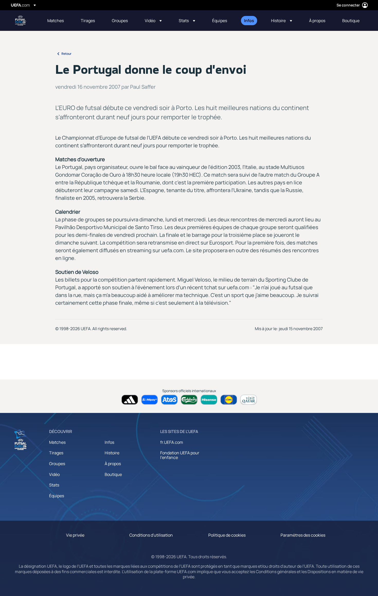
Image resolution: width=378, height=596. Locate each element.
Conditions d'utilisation (151, 535)
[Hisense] (209, 400)
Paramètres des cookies (303, 535)
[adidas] (129, 400)
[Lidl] (228, 400)
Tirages (56, 453)
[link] (55, 20)
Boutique (113, 474)
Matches (57, 442)
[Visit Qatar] (248, 400)
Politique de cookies (227, 535)
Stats (54, 485)
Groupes (57, 463)
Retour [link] (66, 53)
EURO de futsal (21, 20)
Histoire (112, 453)
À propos (113, 463)
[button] (153, 20)
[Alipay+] (149, 400)
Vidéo (54, 474)
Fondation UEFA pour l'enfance (179, 455)
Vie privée (75, 535)
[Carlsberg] (189, 400)
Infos (109, 442)
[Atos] (169, 400)
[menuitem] (57, 20)
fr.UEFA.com (171, 442)
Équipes (56, 496)
